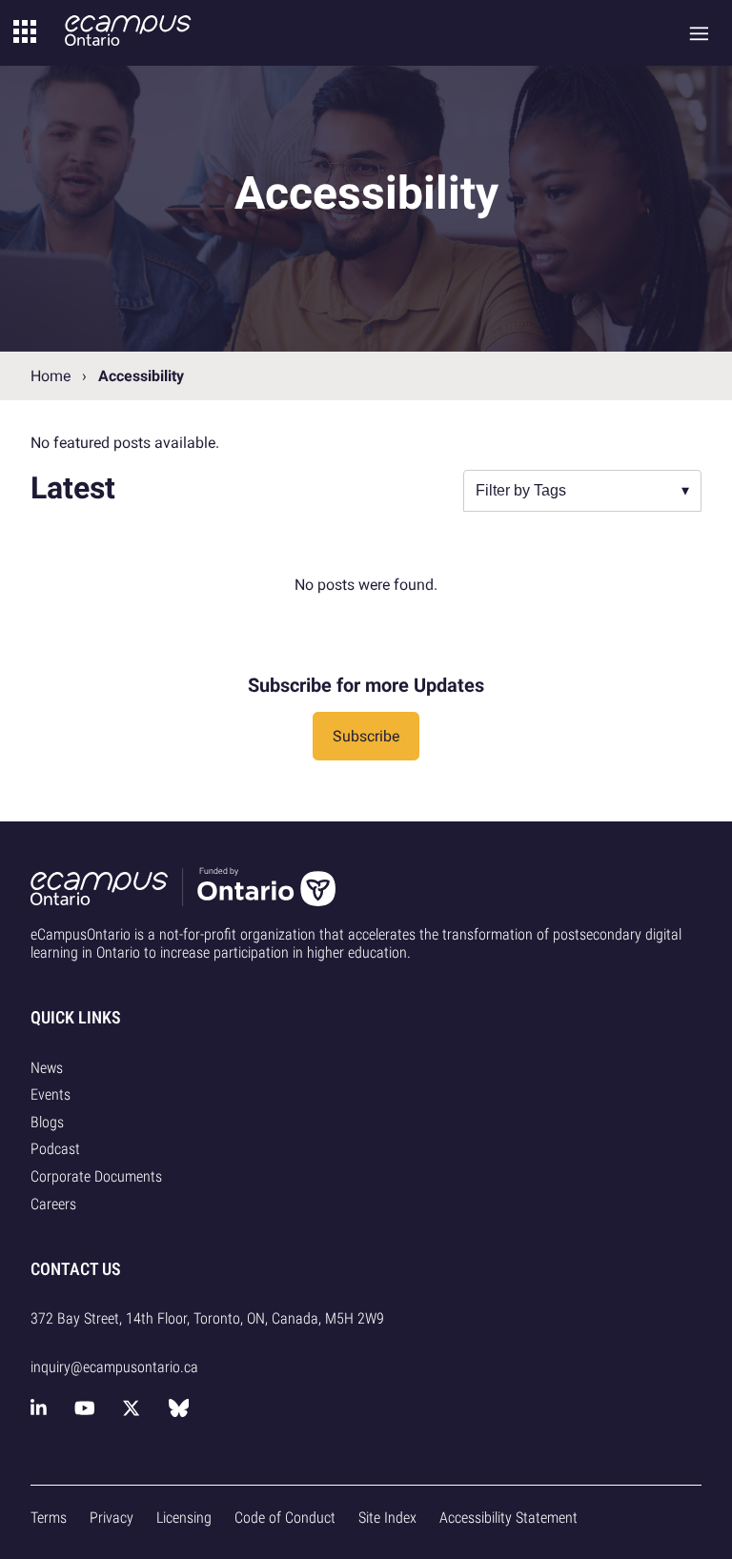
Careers (53, 1204)
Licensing (184, 1517)
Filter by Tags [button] (521, 490)
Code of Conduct (285, 1517)
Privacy (111, 1517)
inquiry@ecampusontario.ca (114, 1367)
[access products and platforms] (25, 33)
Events (50, 1094)
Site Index (387, 1517)
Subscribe (366, 736)
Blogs (47, 1122)
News (46, 1068)
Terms (48, 1517)
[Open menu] (699, 33)
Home (50, 376)
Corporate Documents (96, 1176)
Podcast (55, 1149)
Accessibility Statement (508, 1517)
